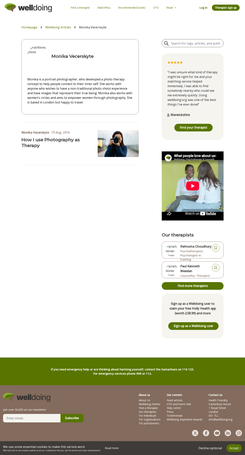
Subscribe (72, 418)
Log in (203, 7)
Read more (112, 448)
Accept (234, 448)
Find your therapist (193, 127)
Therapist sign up (226, 7)
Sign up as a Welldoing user (193, 326)
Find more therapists (193, 286)
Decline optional (210, 448)
